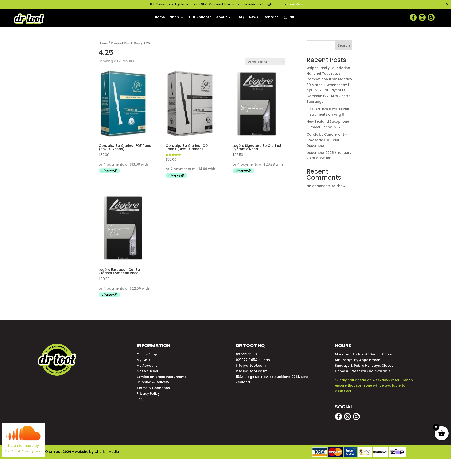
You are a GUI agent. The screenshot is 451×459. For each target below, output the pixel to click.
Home (160, 17)
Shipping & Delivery (153, 382)
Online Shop (147, 354)
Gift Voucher (200, 17)
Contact (270, 17)
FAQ (240, 17)
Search (344, 45)
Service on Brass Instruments (162, 376)
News (253, 17)
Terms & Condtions (153, 387)
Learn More (295, 4)
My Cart (143, 360)
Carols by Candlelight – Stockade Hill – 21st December (327, 140)
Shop (174, 17)
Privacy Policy (148, 393)
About (221, 17)
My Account (147, 365)
